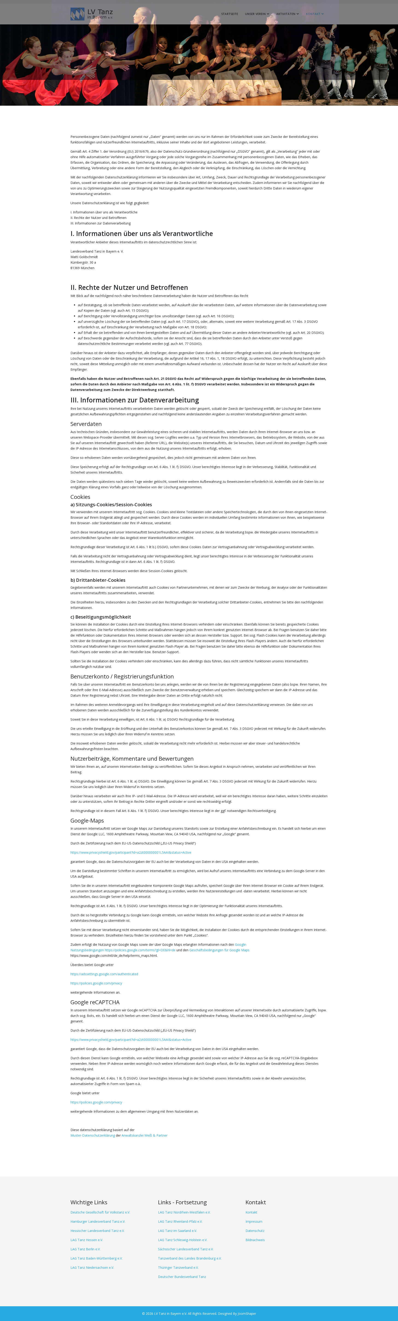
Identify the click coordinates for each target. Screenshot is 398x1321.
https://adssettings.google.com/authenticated (104, 974)
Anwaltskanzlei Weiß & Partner (144, 1135)
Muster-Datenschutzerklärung (92, 1135)
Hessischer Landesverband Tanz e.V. (97, 1230)
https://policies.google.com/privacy (96, 983)
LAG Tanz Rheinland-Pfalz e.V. (180, 1221)
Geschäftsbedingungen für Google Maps (219, 950)
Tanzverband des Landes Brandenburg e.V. (190, 1258)
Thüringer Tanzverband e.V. (178, 1267)
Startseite (229, 14)
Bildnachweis (255, 1240)
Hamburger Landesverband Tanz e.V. (97, 1221)
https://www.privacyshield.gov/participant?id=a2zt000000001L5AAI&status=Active (130, 852)
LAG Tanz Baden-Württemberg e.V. (96, 1258)
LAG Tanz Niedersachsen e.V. (92, 1267)
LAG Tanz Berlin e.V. (85, 1249)
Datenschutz (255, 1230)
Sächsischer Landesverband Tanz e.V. (186, 1249)
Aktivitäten (286, 14)
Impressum (254, 1221)
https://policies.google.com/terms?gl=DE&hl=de (140, 950)
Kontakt (313, 14)
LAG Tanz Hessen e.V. (86, 1240)
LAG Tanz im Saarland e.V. (177, 1230)
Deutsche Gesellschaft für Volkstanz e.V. (100, 1212)
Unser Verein (255, 14)
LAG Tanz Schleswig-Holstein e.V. (182, 1240)
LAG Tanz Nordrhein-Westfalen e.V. (184, 1212)
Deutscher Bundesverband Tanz (182, 1276)
